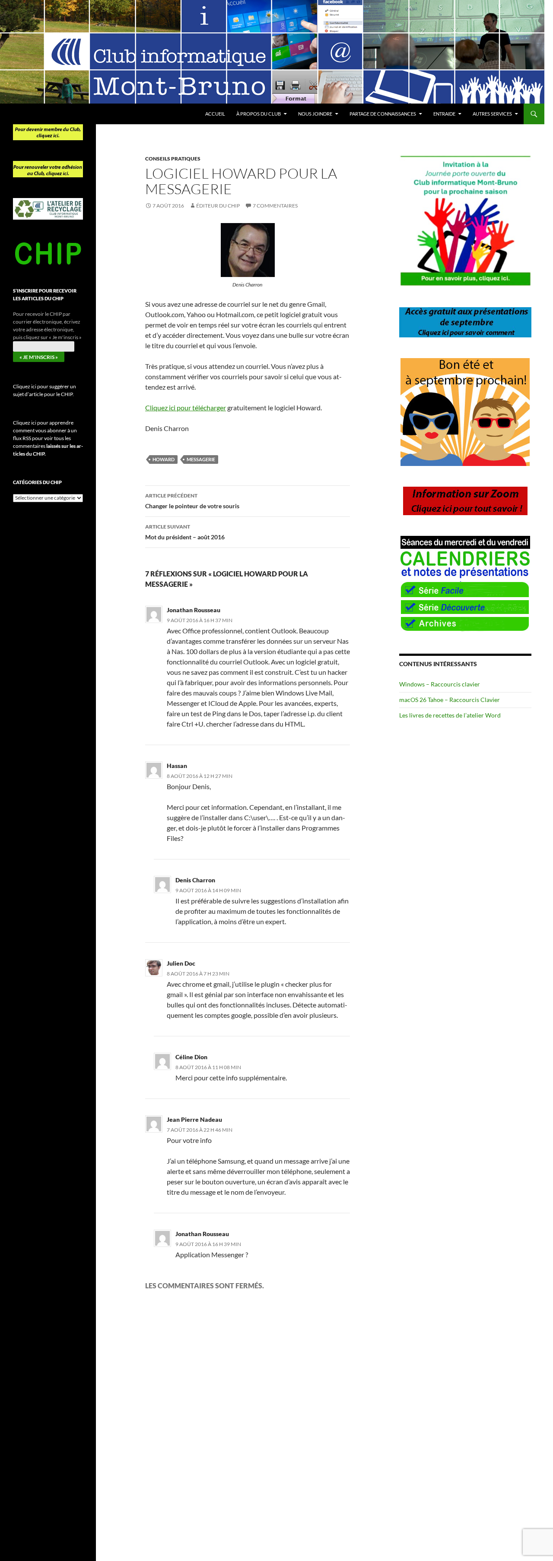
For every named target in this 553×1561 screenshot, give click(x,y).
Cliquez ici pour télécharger (185, 407)
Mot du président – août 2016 (185, 532)
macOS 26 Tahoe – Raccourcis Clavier (449, 699)
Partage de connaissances (383, 113)
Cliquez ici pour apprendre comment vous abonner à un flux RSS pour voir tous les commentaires (48, 438)
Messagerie (201, 459)
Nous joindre (315, 113)
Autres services (492, 113)
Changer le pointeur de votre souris (192, 501)
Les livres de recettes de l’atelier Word (450, 715)
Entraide (444, 113)
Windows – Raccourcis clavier (439, 684)
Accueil (215, 113)
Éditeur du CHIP (218, 205)
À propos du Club (258, 113)
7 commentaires (275, 205)
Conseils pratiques (172, 158)
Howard (164, 459)
